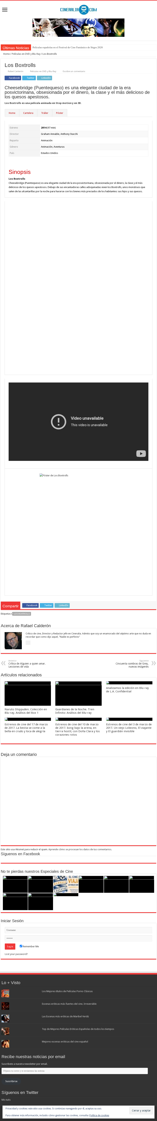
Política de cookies (99, 1115)
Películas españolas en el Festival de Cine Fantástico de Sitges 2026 (68, 47)
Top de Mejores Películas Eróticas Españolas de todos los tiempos (78, 1029)
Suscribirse (11, 1081)
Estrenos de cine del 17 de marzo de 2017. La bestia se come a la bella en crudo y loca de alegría (26, 728)
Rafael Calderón (15, 71)
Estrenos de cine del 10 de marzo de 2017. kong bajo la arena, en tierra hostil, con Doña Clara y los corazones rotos (77, 729)
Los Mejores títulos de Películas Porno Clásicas (67, 991)
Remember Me (30, 946)
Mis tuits (6, 1099)
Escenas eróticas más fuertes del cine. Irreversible (69, 1003)
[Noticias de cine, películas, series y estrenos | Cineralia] (78, 9)
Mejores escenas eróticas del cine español (65, 1041)
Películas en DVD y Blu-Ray (26, 53)
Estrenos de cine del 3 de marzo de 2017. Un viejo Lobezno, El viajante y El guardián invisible (129, 728)
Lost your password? (16, 954)
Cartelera (28, 113)
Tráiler (44, 113)
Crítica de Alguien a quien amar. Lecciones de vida (27, 664)
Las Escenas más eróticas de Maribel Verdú (65, 1016)
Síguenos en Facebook (20, 854)
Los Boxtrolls (22, 614)
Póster (59, 113)
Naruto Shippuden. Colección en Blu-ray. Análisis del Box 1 (26, 711)
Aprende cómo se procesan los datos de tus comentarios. (80, 849)
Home (6, 53)
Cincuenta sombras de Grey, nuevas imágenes (132, 664)
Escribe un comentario (74, 71)
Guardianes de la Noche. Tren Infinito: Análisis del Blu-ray (74, 711)
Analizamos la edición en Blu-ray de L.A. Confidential (127, 689)
